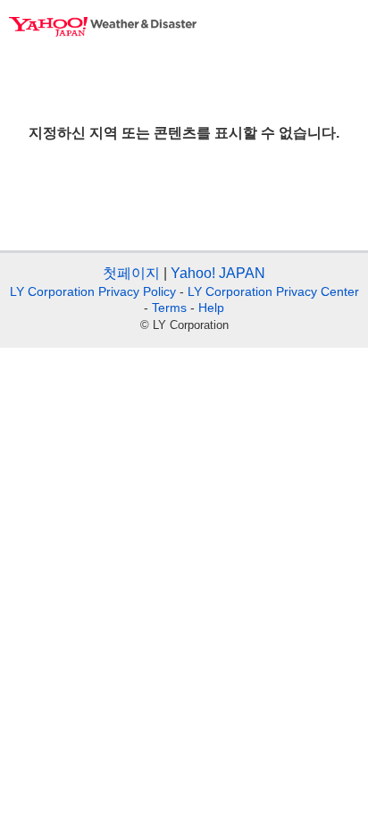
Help (211, 307)
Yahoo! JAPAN (218, 273)
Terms (169, 307)
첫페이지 (131, 273)
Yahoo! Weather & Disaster (103, 27)
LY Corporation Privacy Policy (93, 291)
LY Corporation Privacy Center (273, 291)
